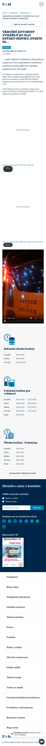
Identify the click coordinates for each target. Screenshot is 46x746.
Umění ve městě (15, 687)
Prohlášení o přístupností (20, 707)
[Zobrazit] (37, 521)
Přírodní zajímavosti (17, 657)
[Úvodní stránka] (6, 4)
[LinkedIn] (26, 521)
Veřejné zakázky (15, 617)
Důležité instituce (16, 607)
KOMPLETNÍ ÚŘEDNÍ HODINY (23, 473)
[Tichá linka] (32, 521)
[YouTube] (15, 521)
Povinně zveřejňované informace (23, 697)
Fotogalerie (12, 577)
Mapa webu (12, 727)
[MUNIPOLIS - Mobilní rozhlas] (20, 521)
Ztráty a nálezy (14, 647)
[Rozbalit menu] (41, 4)
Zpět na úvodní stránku (24, 24)
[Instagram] (9, 521)
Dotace (10, 627)
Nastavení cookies (16, 717)
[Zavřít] (42, 732)
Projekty (11, 637)
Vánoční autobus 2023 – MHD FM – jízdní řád (18, 165)
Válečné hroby (14, 677)
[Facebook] (4, 521)
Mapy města (13, 587)
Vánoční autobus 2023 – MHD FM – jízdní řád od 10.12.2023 (22, 242)
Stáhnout (8, 168)
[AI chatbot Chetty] (42, 741)
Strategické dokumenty (18, 597)
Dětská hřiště (13, 667)
